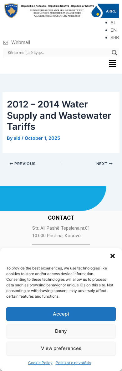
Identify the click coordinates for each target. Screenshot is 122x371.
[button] (112, 256)
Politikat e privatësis (73, 362)
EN (113, 30)
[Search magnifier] (114, 52)
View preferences (61, 348)
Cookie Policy (40, 362)
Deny (61, 331)
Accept (61, 314)
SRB (114, 37)
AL (113, 22)
